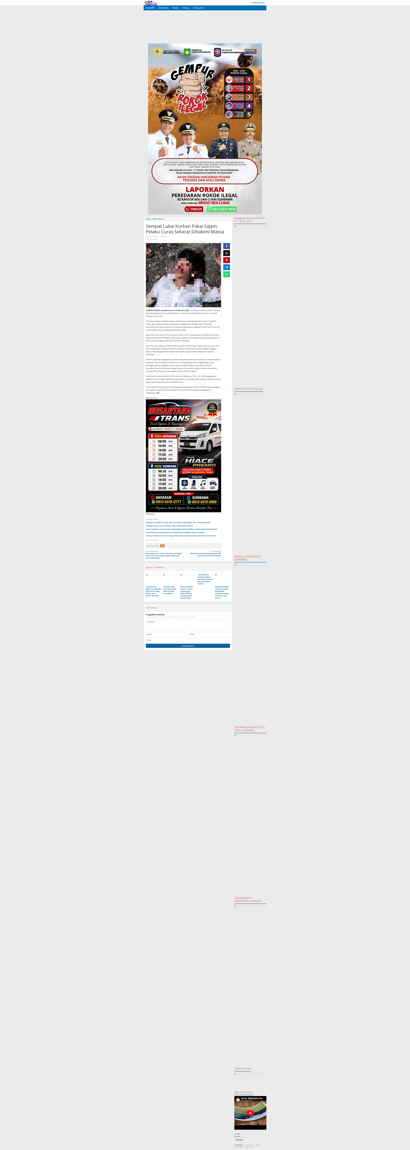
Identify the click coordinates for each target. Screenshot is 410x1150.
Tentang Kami (249, 1145)
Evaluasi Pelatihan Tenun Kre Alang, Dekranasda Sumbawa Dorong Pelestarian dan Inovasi (181, 536)
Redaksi (258, 1145)
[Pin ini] (226, 260)
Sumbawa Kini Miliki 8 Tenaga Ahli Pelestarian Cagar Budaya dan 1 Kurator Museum (178, 522)
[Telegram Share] (226, 267)
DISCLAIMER (238, 1147)
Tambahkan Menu (258, 3)
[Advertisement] (205, 26)
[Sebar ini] (226, 246)
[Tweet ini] (226, 253)
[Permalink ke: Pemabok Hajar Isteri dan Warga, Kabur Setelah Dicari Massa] (170, 579)
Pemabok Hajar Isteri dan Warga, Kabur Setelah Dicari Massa (169, 526)
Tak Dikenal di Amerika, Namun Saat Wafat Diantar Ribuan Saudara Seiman (175, 532)
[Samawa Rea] (150, 3)
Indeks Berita (248, 1147)
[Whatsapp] (226, 274)
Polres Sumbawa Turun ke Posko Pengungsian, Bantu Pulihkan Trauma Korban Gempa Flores (181, 529)
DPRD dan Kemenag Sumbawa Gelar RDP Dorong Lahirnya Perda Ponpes (205, 553)
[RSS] (162, 545)
